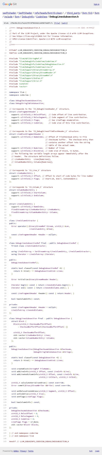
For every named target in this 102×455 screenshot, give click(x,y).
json (97, 451)
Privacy (23, 451)
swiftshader (9, 12)
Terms (30, 451)
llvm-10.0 (87, 12)
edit (64, 23)
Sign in (96, 4)
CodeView (41, 16)
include (8, 16)
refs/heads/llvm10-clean (48, 12)
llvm (97, 12)
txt (90, 451)
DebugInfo (28, 16)
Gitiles (16, 451)
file (57, 23)
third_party (73, 12)
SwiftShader (25, 12)
